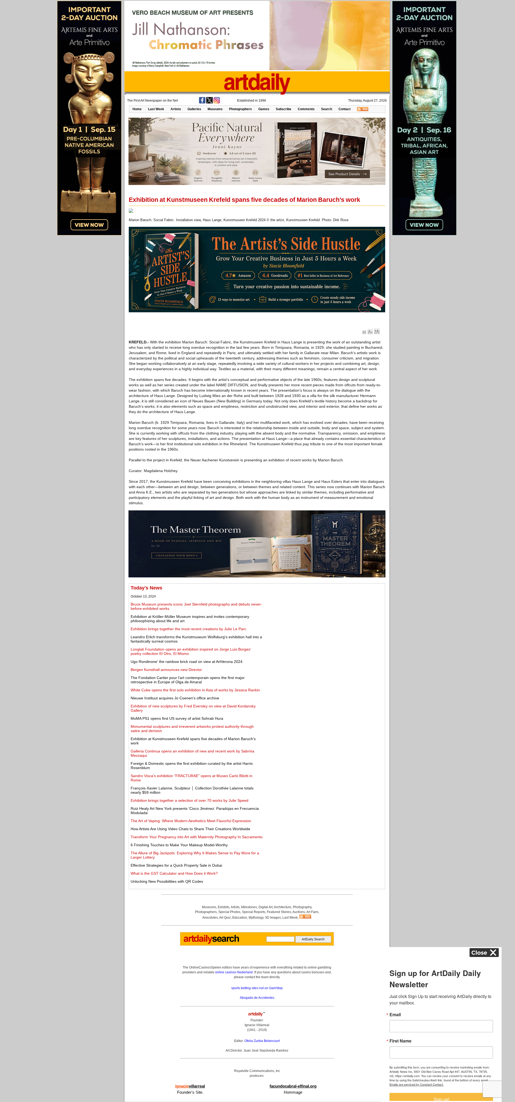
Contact (345, 109)
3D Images (273, 917)
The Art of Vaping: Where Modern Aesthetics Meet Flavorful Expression (191, 821)
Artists (176, 109)
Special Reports (253, 912)
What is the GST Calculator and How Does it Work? (174, 873)
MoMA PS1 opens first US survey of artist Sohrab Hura (177, 718)
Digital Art (266, 907)
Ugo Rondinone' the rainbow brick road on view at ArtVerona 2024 (186, 661)
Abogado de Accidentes (257, 998)
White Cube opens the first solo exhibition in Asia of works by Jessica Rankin (195, 690)
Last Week (156, 109)
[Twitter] (209, 102)
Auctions (298, 912)
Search (326, 109)
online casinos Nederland (234, 972)
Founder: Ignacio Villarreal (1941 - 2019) (257, 1025)
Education (239, 917)
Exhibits (223, 907)
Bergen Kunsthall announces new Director (166, 669)
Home (137, 109)
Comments (306, 109)
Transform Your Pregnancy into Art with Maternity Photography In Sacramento (197, 837)
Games (263, 109)
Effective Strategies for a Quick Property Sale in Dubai (176, 865)
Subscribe (283, 109)
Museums (215, 109)
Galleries (194, 109)
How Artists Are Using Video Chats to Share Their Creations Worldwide (190, 829)
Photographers (240, 109)
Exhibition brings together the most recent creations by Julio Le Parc (188, 629)
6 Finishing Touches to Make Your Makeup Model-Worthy (179, 845)
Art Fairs (312, 912)
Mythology (256, 917)
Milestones (249, 907)
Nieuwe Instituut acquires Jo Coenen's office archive (175, 698)
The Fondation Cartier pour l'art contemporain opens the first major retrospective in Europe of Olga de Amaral (188, 680)
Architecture (282, 907)
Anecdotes (210, 917)
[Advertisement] (323, 622)
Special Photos (229, 912)
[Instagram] (217, 102)
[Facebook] (202, 102)
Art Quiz (225, 917)
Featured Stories (279, 912)
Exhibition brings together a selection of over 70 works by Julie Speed (189, 800)
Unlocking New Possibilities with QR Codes (167, 881)
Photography (302, 907)
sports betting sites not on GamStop (257, 988)
